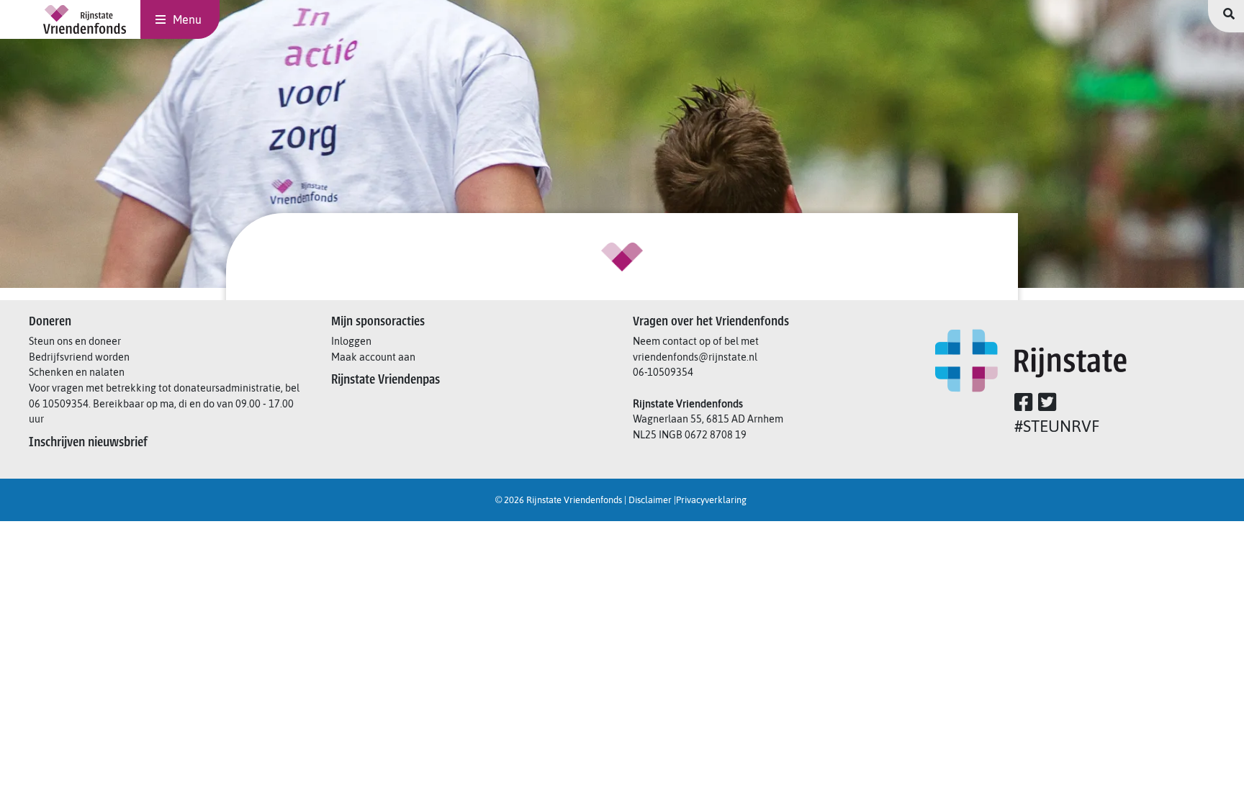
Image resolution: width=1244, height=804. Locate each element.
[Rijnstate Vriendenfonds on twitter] (1049, 406)
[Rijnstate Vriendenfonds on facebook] (1025, 406)
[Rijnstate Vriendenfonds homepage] (84, 19)
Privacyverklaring (712, 499)
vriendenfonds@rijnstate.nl (695, 357)
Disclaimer (651, 499)
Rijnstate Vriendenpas (387, 379)
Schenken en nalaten (78, 372)
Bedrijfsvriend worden (80, 357)
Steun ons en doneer (76, 341)
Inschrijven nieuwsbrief (89, 442)
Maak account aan (374, 357)
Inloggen (352, 341)
